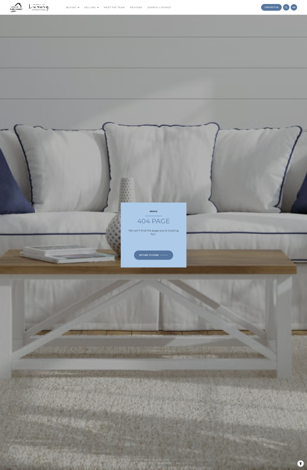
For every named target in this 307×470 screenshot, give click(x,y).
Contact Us (271, 7)
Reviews (136, 7)
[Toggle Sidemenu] (294, 7)
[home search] (286, 7)
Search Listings (159, 7)
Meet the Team (114, 7)
